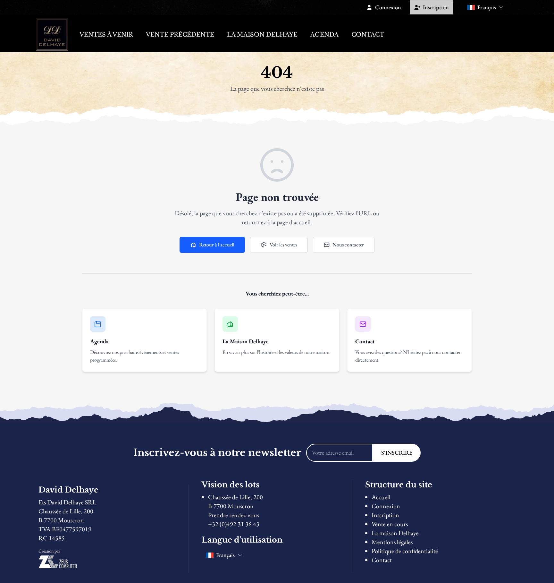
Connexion (386, 506)
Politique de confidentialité (405, 551)
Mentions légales (392, 542)
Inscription (385, 515)
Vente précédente (180, 34)
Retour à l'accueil (216, 244)
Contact (367, 34)
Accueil (381, 497)
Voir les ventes (283, 244)
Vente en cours (390, 524)
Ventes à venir (106, 34)
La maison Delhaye (262, 34)
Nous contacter (348, 244)
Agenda (324, 34)
